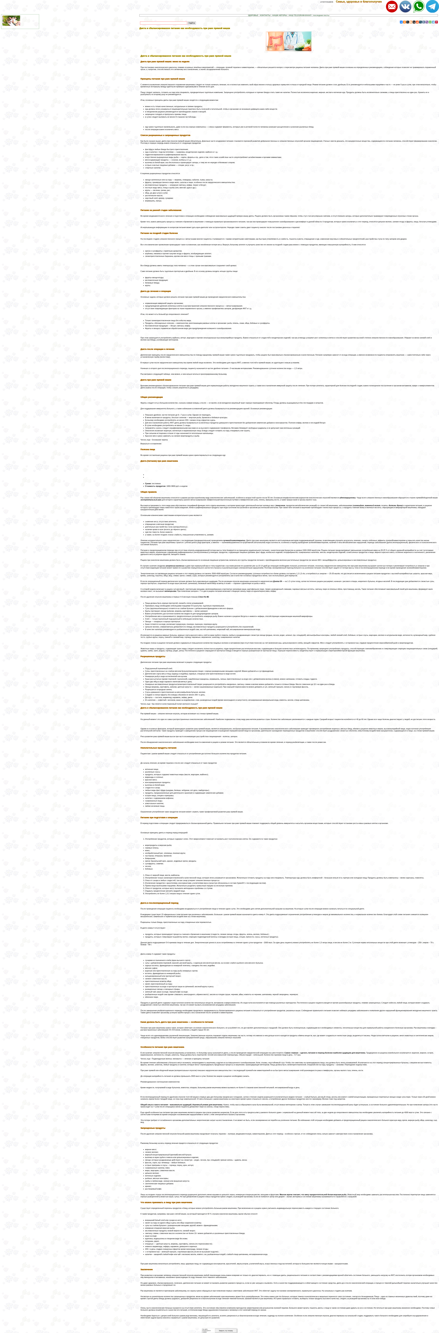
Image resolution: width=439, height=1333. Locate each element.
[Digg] (414, 22)
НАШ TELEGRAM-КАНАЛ (300, 15)
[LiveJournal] (420, 22)
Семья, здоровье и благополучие (360, 1)
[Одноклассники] (404, 22)
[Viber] (427, 22)
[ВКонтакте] (401, 22)
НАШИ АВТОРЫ (279, 15)
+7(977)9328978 (326, 2)
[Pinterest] (436, 22)
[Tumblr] (423, 22)
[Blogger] (411, 22)
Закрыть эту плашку (226, 1331)
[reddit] (417, 22)
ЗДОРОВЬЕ (253, 15)
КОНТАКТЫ (265, 15)
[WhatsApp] (430, 22)
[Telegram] (433, 22)
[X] (407, 22)
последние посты (321, 15)
